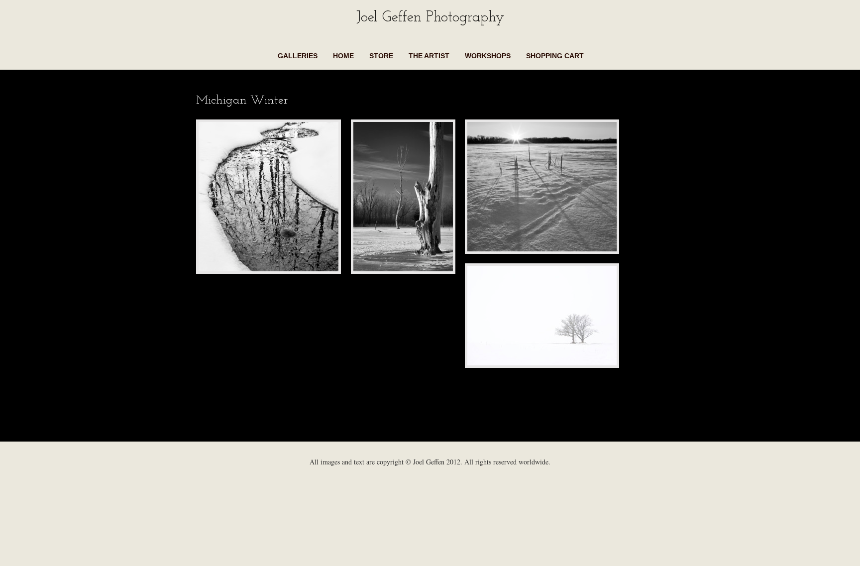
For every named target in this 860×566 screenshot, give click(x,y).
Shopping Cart (555, 56)
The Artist (429, 56)
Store (381, 56)
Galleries (298, 56)
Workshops (488, 56)
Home (343, 56)
